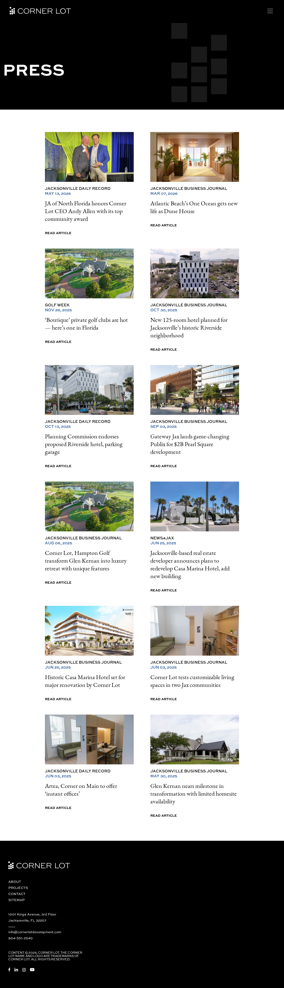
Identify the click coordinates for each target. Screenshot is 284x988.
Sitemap (16, 900)
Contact (17, 893)
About (14, 881)
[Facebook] (9, 970)
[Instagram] (24, 970)
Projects (18, 887)
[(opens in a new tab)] (89, 157)
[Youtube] (32, 969)
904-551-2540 (20, 938)
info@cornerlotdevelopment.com (34, 932)
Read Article (58, 232)
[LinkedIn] (16, 969)
